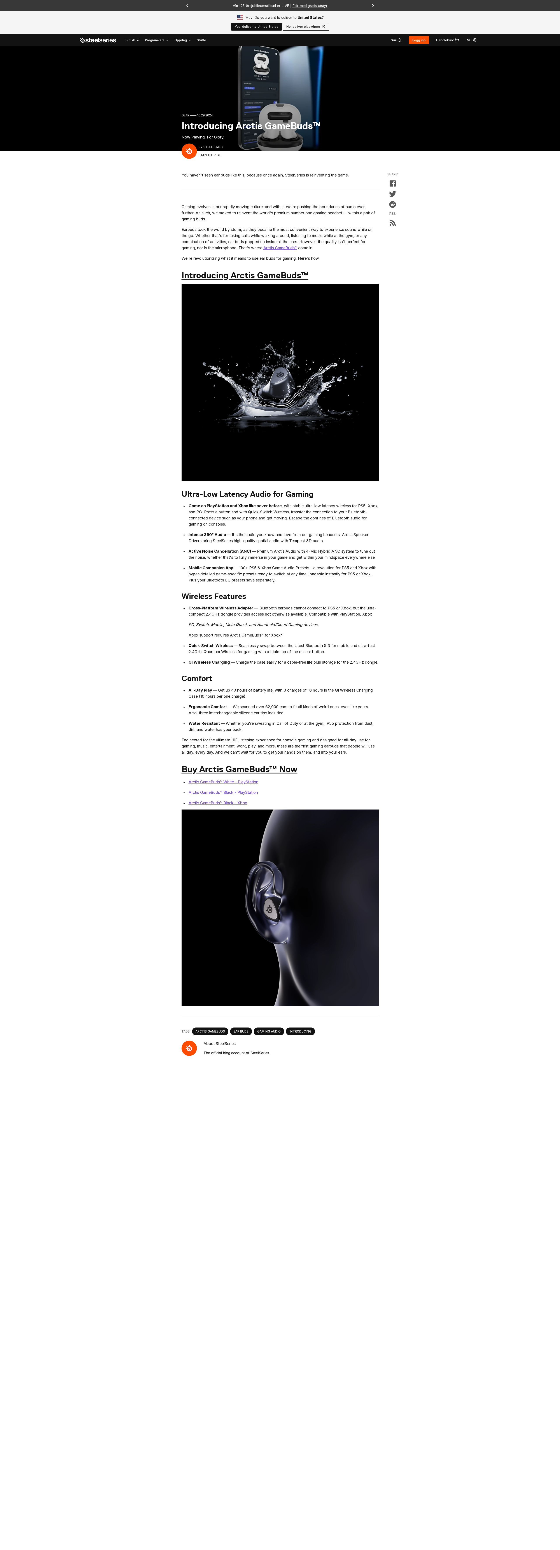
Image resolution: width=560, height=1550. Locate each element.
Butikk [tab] (130, 40)
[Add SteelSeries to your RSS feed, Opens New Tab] (392, 222)
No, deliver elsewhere (303, 26)
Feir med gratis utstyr (309, 5)
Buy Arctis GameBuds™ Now (240, 769)
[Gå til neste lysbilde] (373, 5)
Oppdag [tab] (181, 40)
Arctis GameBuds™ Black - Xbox (218, 803)
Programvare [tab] (154, 40)
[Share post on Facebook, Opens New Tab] (392, 183)
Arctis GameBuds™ (280, 248)
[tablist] (158, 40)
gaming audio (269, 1031)
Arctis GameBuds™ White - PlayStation (223, 782)
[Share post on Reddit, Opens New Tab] (392, 204)
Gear (185, 115)
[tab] (396, 40)
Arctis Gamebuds (210, 1031)
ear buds (241, 1031)
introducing (300, 1031)
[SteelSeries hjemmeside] (100, 40)
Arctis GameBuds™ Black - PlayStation (223, 792)
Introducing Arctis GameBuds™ (245, 275)
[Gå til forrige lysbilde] (187, 5)
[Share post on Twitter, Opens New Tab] (392, 193)
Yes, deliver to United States (256, 26)
